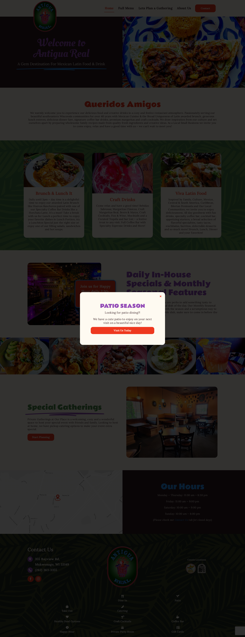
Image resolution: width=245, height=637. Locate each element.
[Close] (160, 296)
